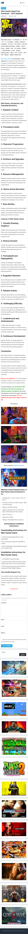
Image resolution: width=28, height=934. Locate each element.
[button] (22, 3)
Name (3, 619)
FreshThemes (22, 930)
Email (3, 626)
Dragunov (3, 16)
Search (3, 652)
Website (3, 632)
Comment (4, 602)
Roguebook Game (18, 465)
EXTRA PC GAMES (10, 930)
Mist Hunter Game (6, 59)
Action (3, 8)
